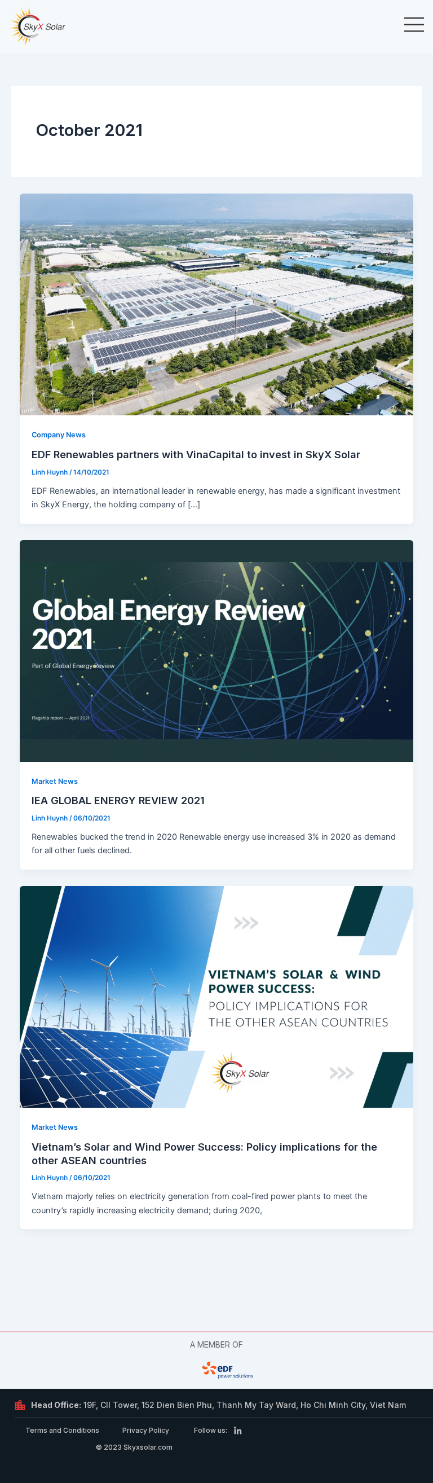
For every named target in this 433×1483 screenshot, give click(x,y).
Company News (59, 435)
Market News (55, 781)
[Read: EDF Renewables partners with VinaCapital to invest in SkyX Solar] (217, 304)
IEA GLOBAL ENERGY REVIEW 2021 (118, 800)
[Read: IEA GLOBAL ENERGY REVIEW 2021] (217, 650)
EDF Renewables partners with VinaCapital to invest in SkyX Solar (196, 454)
